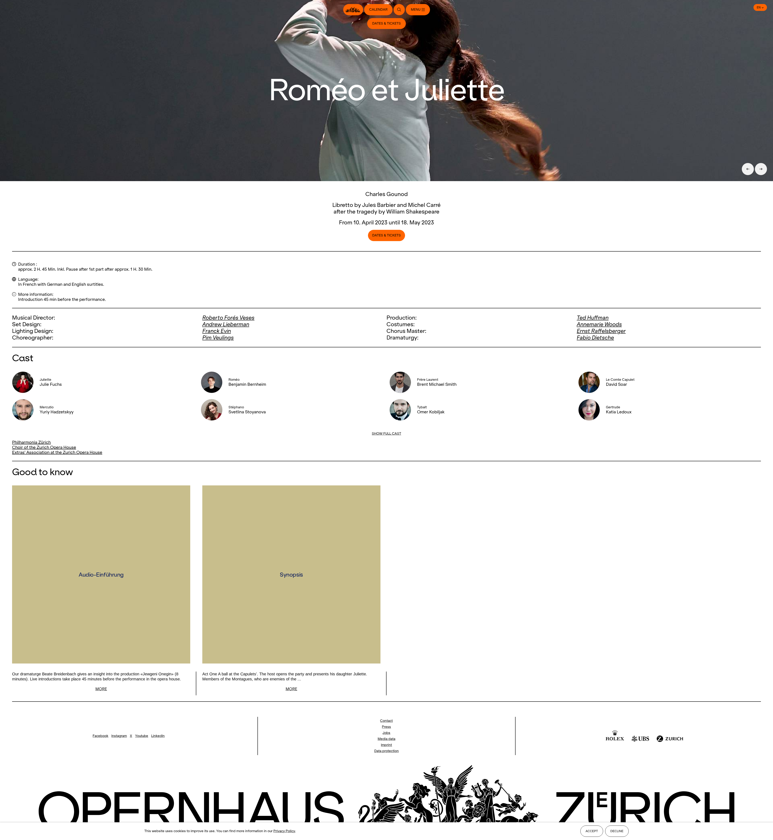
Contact (386, 721)
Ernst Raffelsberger (601, 331)
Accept (592, 831)
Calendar (378, 9)
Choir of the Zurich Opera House (44, 447)
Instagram (119, 736)
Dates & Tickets (386, 23)
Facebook (100, 736)
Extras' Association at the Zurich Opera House (57, 452)
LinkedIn (158, 736)
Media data (386, 739)
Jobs (386, 733)
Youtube (141, 736)
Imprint (386, 745)
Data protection (386, 751)
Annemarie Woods (599, 324)
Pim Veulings (218, 337)
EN (759, 7)
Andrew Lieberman (225, 324)
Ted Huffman (593, 318)
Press (386, 727)
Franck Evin (216, 331)
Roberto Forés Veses (228, 318)
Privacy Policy (284, 831)
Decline (616, 831)
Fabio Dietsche (595, 337)
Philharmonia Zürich (31, 442)
